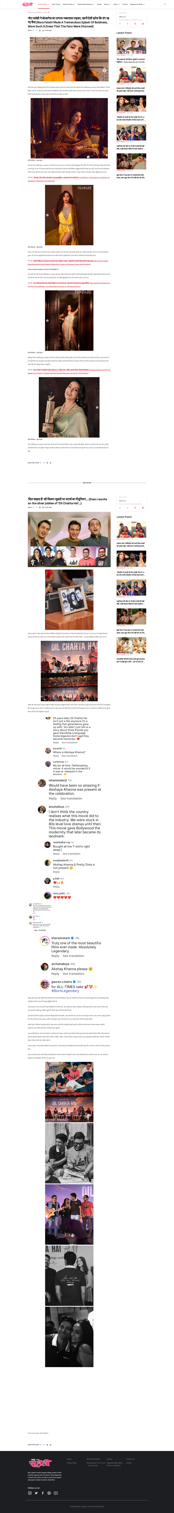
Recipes (99, 4)
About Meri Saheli (93, 1459)
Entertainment (42, 4)
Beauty (106, 4)
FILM (44, 12)
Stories (128, 1463)
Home (69, 1459)
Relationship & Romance (85, 4)
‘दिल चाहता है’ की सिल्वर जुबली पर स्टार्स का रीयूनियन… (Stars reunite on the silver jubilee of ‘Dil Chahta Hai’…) (131, 61)
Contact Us (130, 1459)
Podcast (125, 4)
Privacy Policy (72, 1463)
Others (115, 4)
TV (48, 12)
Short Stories (56, 4)
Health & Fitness (68, 4)
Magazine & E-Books (136, 4)
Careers (109, 1459)
